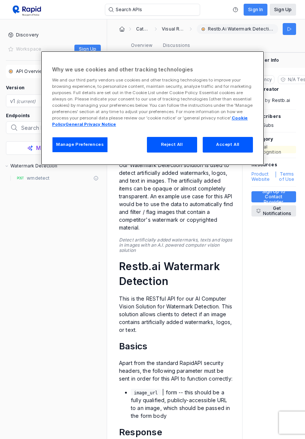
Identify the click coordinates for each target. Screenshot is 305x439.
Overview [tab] (141, 45)
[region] (152, 108)
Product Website (260, 177)
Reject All (172, 144)
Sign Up (283, 9)
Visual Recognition (173, 29)
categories (143, 29)
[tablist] (160, 45)
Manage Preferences (80, 144)
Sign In (255, 9)
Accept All (228, 144)
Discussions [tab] (176, 45)
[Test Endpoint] (289, 29)
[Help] (235, 10)
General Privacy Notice (90, 124)
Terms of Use (286, 177)
